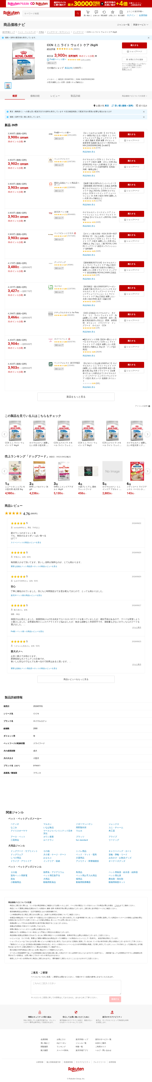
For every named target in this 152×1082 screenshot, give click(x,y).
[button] (96, 13)
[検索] (78, 13)
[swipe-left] (4, 434)
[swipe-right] (147, 434)
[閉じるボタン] (149, 37)
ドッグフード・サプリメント (58, 32)
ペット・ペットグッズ (27, 32)
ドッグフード (78, 32)
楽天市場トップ (8, 32)
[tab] (15, 95)
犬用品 (41, 32)
